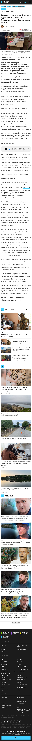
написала (26, 187)
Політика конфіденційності (6, 704)
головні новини (14, 300)
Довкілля (4, 669)
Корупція (19, 659)
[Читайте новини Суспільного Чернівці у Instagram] (5, 721)
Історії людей (21, 679)
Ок (16, 737)
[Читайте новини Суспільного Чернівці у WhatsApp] (17, 721)
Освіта (19, 664)
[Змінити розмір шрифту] (30, 30)
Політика (4, 682)
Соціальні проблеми (23, 685)
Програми (4, 708)
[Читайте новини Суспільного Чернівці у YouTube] (8, 721)
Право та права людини (5, 676)
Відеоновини (5, 690)
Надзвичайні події (22, 666)
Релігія (19, 682)
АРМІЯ (9, 6)
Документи (20, 704)
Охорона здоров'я (22, 669)
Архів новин (20, 697)
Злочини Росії (5, 685)
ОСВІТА (3, 651)
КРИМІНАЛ (4, 6)
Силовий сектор (6, 679)
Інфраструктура (21, 672)
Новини (3, 645)
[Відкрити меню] (30, 2)
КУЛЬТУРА (3, 649)
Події (2, 659)
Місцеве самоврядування (7, 11)
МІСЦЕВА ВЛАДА (21, 649)
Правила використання (21, 700)
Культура (19, 661)
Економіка (4, 664)
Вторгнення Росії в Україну (18, 6)
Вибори (3, 666)
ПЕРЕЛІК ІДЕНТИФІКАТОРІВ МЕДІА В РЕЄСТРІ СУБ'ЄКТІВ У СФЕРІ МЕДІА (23, 710)
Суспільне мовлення (7, 700)
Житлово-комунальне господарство (8, 672)
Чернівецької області (10, 59)
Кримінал (10, 9)
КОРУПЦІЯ (4, 9)
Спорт (2, 687)
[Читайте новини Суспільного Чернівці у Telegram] (11, 721)
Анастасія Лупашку (9, 26)
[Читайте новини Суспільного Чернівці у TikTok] (20, 721)
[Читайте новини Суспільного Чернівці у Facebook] (2, 721)
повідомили (10, 77)
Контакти (4, 697)
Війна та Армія (23, 9)
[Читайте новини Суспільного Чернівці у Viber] (14, 721)
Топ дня (16, 9)
